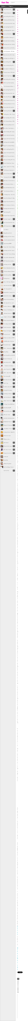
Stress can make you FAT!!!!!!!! (9, 337)
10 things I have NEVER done (9, 404)
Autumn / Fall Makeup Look (9, 309)
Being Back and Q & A (8, 233)
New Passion (6, 442)
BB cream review (7, 414)
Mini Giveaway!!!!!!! (7, 376)
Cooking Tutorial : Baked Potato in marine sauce (13, 432)
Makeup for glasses (7, 463)
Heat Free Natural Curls (8, 397)
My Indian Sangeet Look (8, 219)
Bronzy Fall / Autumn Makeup (9, 254)
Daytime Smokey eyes (8, 358)
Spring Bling (6, 351)
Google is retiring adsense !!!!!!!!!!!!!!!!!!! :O (11, 316)
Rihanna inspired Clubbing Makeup (10, 320)
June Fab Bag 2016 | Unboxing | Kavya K (11, 61)
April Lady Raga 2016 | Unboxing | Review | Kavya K (13, 117)
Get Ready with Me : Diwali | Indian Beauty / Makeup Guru (15, 250)
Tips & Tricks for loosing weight (10, 369)
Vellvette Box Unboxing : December (10, 296)
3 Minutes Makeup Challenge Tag (10, 271)
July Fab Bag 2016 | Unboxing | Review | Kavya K (13, 16)
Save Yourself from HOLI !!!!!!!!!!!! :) (10, 355)
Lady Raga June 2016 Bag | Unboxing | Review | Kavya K (14, 58)
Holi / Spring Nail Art (8, 289)
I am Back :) (6, 229)
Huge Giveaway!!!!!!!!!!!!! (7, 243)
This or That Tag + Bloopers (9, 282)
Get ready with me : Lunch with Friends (11, 303)
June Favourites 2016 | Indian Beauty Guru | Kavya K (14, 23)
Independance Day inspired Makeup (10, 421)
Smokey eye (6, 456)
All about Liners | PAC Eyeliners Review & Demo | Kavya (14, 72)
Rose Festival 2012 (7, 362)
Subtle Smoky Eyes (7, 327)
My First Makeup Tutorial (8, 467)
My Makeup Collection (8, 393)
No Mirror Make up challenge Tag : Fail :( (11, 306)
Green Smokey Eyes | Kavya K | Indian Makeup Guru (13, 163)
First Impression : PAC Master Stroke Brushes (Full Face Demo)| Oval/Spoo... (17, 68)
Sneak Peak (6, 460)
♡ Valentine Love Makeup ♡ (9, 365)
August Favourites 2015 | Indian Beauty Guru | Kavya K (14, 201)
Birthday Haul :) (7, 278)
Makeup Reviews (17, 958)
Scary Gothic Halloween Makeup (10, 257)
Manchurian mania (7, 435)
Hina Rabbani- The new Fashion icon (10, 428)
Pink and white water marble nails (10, 411)
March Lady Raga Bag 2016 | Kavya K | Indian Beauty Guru (15, 149)
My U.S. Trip (6, 383)
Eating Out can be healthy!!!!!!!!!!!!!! (10, 453)
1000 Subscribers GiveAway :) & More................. (12, 261)
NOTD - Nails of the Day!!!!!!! (9, 372)
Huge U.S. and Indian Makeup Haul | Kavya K (12, 145)
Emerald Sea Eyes (7, 344)
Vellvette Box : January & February (10, 292)
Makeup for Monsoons (8, 425)
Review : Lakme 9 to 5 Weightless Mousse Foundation (14, 166)
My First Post (6, 470)
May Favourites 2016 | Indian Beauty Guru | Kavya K (14, 55)
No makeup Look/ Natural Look (9, 323)
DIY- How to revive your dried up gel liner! (12, 449)
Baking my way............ (7, 439)
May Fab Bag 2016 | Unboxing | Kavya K (11, 79)
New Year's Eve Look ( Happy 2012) (10, 379)
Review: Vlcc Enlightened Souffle (9, 330)
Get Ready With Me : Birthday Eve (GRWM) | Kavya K (13, 44)
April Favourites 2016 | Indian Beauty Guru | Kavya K (14, 93)
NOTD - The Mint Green (8, 348)
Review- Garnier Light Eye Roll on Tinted (11, 400)
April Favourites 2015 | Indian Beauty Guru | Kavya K (14, 222)
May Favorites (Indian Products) (10, 285)
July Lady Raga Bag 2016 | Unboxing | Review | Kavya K (14, 27)
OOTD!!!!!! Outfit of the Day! (9, 341)
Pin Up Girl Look (7, 334)
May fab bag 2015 (7, 212)
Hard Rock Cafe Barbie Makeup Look (10, 418)
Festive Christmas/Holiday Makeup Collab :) (12, 299)
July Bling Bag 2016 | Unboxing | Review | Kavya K (13, 30)
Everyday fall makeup (8, 390)
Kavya (17, 930)
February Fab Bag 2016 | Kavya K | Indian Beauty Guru (14, 159)
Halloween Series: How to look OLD (10, 313)
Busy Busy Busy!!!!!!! (7, 407)
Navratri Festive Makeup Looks (10, 173)
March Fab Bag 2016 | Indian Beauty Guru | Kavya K (13, 131)
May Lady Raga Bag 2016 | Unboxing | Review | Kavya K (14, 89)
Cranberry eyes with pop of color (10, 386)
